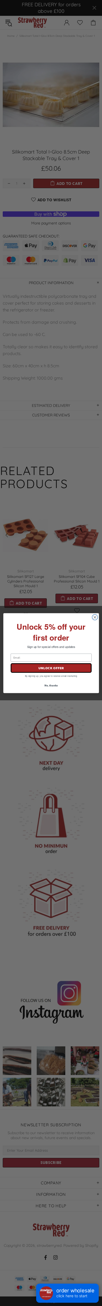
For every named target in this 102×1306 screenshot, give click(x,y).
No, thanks (51, 685)
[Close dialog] (95, 617)
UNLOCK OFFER (51, 667)
